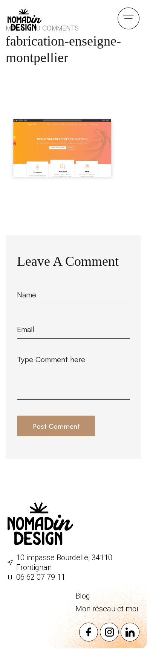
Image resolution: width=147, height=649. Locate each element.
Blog (82, 595)
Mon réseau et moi (106, 608)
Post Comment (56, 426)
